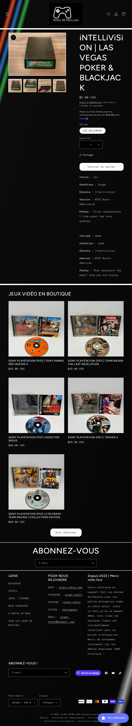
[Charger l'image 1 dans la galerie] (15, 85)
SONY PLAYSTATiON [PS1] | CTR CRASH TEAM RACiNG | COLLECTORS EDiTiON (35, 515)
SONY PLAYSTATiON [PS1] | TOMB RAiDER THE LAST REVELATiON (95, 362)
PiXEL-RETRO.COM (70, 714)
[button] (7, 14)
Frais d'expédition (91, 102)
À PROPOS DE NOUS (20, 613)
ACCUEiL (13, 591)
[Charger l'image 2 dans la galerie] (30, 85)
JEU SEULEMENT (92, 130)
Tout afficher (66, 532)
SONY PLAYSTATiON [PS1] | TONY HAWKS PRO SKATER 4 (36, 362)
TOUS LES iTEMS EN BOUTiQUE (20, 623)
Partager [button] (88, 155)
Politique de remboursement (68, 718)
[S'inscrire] (92, 563)
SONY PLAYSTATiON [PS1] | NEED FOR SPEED (34, 439)
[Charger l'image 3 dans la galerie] (44, 85)
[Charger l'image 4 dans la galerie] (59, 85)
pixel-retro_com (70, 587)
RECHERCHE (15, 583)
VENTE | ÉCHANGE (19, 598)
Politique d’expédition (92, 721)
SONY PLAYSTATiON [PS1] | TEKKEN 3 (93, 437)
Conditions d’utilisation (60, 721)
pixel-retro (73, 594)
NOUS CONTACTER (18, 606)
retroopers (70, 609)
